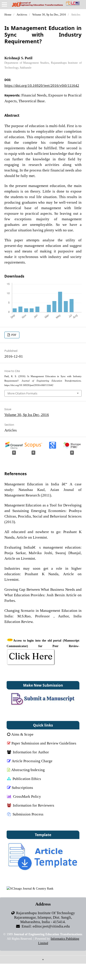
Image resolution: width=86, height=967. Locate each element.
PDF (13, 334)
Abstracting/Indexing (28, 770)
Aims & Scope (22, 734)
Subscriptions (22, 787)
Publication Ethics (27, 778)
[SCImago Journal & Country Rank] (30, 888)
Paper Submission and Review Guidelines (43, 743)
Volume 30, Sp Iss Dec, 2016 (49, 14)
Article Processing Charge (32, 761)
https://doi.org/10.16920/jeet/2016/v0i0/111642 (41, 85)
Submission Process (28, 814)
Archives (22, 14)
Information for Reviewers (33, 805)
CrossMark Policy (27, 796)
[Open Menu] (4, 4)
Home (7, 14)
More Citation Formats (22, 393)
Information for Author (31, 752)
